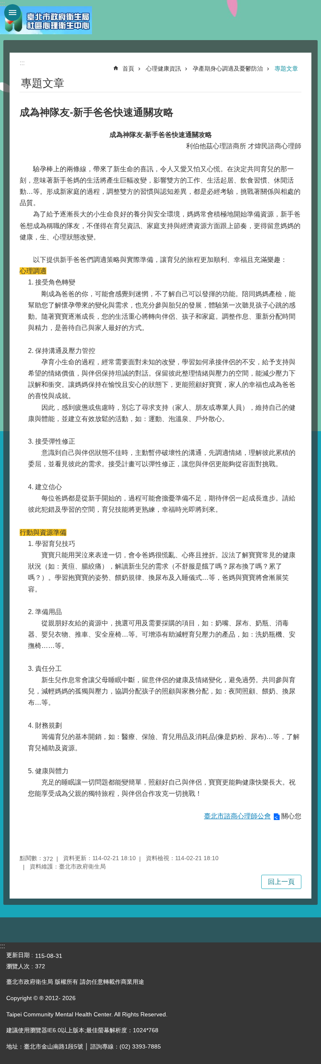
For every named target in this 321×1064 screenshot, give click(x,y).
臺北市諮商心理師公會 (237, 816)
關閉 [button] (12, 12)
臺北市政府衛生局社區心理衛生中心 (46, 20)
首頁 (128, 68)
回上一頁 (281, 881)
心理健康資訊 (163, 68)
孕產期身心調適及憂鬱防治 (228, 68)
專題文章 (286, 68)
